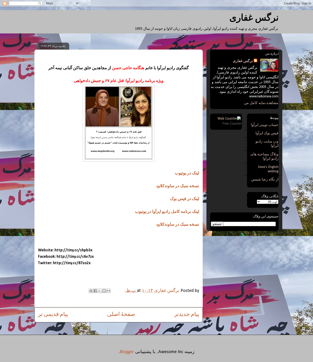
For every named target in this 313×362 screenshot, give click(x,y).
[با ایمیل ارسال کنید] (108, 290)
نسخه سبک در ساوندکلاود (177, 186)
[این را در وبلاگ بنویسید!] (104, 290)
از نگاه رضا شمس (264, 179)
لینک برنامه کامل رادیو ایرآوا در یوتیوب (167, 212)
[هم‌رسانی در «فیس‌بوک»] (95, 290)
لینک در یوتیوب (187, 173)
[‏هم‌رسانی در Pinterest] (91, 290)
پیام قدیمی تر (53, 314)
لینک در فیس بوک (184, 199)
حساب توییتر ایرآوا (264, 125)
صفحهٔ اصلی (121, 314)
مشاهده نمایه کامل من (261, 103)
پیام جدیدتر (186, 314)
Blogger (127, 352)
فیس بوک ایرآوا (266, 133)
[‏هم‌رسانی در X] (99, 290)
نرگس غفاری (254, 18)
